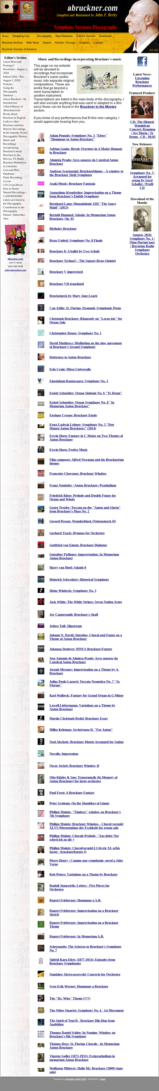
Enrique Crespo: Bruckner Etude (73, 415)
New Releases (64, 36)
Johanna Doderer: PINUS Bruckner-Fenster (80, 649)
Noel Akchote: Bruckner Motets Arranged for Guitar (86, 742)
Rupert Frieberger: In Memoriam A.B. (76, 936)
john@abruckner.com (15, 270)
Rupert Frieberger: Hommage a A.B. (75, 900)
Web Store (32, 42)
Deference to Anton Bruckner (70, 357)
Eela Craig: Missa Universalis (70, 369)
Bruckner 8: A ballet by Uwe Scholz (74, 251)
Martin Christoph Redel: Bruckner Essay (78, 718)
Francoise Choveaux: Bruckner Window (78, 473)
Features (7, 84)
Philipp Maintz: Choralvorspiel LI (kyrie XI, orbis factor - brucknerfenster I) (84, 850)
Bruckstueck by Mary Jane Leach (73, 296)
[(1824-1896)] (79, 16)
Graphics (84, 42)
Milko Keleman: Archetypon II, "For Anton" (81, 729)
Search (47, 42)
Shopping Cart (20, 36)
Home (5, 36)
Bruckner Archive (12, 42)
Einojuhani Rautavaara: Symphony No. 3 (78, 381)
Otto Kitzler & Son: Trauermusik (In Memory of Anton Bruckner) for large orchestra (83, 779)
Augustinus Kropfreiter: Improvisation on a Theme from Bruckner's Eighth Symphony (85, 194)
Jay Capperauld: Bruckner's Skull (73, 614)
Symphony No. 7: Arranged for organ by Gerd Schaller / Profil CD (142, 180)
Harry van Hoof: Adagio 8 (67, 567)
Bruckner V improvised (66, 272)
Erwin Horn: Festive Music (68, 449)
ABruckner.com (15, 259)
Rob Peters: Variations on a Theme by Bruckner (83, 874)
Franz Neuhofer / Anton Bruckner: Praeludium (82, 485)
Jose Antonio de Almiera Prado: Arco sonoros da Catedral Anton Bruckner (83, 660)
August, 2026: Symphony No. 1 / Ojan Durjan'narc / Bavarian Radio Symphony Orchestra (142, 244)
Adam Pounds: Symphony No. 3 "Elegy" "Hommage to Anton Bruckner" (78, 137)
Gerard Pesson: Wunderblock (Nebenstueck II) (82, 521)
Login (102, 1079)
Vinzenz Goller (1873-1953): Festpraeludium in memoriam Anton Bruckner (82, 1058)
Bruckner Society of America (19, 49)
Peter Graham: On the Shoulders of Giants (79, 803)
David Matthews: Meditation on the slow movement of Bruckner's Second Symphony (85, 345)
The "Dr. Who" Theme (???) (69, 998)
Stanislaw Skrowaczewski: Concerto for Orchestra (84, 974)
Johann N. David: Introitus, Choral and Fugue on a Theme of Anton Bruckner (85, 637)
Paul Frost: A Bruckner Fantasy (72, 792)
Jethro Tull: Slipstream (65, 626)
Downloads (105, 36)
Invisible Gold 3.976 (76, 1079)
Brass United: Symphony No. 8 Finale (75, 240)
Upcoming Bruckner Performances (142, 81)
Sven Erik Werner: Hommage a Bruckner (78, 986)
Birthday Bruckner (63, 228)
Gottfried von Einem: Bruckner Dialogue (78, 545)
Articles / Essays (65, 42)
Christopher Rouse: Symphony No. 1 (75, 333)
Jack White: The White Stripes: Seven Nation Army (85, 602)
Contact (98, 42)
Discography (44, 36)
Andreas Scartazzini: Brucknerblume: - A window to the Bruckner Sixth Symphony (86, 173)
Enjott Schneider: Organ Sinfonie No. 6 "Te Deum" (85, 393)
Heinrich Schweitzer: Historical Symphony (79, 579)
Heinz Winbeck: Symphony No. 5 (72, 590)
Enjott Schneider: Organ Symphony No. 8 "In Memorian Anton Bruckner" (81, 404)
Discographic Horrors (15, 136)
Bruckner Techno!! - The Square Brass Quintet (82, 261)
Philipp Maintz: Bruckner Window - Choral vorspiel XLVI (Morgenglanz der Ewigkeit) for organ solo (86, 826)
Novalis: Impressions (63, 753)
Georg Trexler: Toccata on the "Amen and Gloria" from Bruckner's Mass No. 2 (85, 509)
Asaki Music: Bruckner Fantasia (72, 183)
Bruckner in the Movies (98, 106)
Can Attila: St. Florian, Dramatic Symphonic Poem (85, 308)
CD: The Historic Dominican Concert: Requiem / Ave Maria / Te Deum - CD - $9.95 (142, 129)
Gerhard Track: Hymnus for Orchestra (77, 533)
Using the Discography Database (10, 91)
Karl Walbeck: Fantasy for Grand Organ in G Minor (86, 695)
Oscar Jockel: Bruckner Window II (74, 765)
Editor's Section (85, 36)
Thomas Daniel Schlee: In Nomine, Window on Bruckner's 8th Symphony (82, 1034)
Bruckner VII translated (66, 284)
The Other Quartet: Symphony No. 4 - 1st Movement (86, 1010)
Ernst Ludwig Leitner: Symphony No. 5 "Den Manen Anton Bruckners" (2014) (81, 426)
